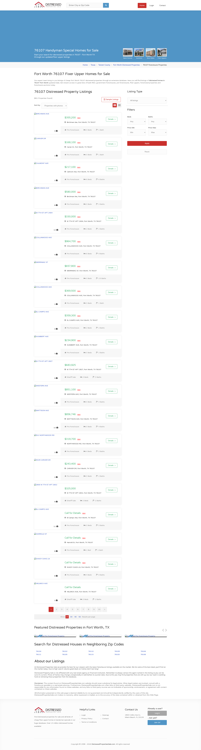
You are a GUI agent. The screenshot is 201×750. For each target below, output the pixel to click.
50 (80, 617)
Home (142, 5)
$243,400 (70, 463)
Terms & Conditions (89, 722)
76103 (117, 654)
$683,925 (70, 365)
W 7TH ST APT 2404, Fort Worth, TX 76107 (83, 221)
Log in (157, 713)
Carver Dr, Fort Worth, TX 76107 (79, 147)
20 (67, 617)
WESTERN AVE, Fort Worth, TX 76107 (81, 394)
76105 (64, 654)
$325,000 (70, 488)
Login (151, 5)
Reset (147, 152)
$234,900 (70, 340)
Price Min (131, 128)
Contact (162, 5)
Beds (129, 117)
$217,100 (70, 167)
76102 (64, 651)
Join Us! (157, 722)
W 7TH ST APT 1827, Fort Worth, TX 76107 (83, 369)
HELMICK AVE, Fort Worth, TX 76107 (81, 592)
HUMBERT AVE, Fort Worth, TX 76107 (81, 345)
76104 (38, 651)
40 (75, 617)
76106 (143, 654)
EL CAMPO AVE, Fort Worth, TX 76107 (82, 320)
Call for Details (73, 513)
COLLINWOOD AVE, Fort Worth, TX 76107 (83, 246)
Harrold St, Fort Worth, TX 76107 (79, 542)
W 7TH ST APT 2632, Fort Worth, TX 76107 (83, 493)
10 (99, 609)
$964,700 (70, 241)
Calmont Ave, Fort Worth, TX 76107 (80, 172)
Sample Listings (112, 99)
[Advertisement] (100, 31)
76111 (38, 654)
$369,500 (70, 290)
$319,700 (70, 439)
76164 (143, 651)
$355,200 (70, 117)
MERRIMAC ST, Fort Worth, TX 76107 (81, 271)
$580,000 (70, 192)
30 (71, 617)
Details (111, 119)
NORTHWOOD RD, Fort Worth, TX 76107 (83, 444)
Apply (147, 143)
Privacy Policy (86, 719)
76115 (91, 654)
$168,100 (70, 142)
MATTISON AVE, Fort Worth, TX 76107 (82, 419)
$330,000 (70, 216)
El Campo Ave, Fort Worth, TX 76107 (81, 518)
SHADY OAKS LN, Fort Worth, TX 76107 (82, 567)
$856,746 (70, 414)
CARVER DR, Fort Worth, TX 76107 (80, 468)
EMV (78, 118)
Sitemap (105, 715)
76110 (91, 651)
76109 (117, 651)
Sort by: (37, 105)
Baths (150, 117)
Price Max (152, 128)
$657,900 (70, 266)
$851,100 (70, 389)
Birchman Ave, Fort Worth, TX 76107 (80, 122)
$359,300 (70, 315)
